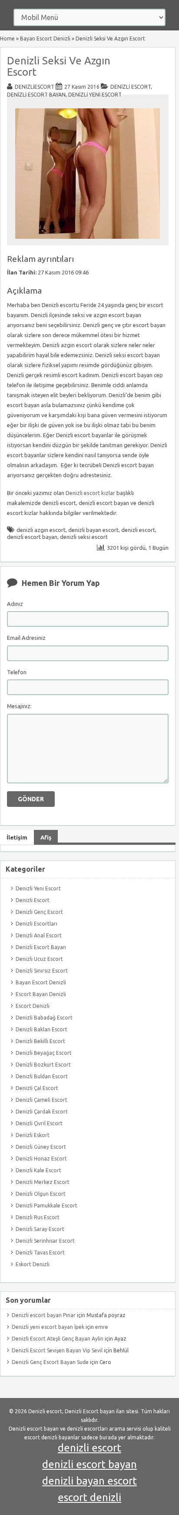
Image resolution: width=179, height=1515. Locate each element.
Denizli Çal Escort (37, 1088)
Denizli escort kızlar (90, 493)
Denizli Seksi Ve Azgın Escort (58, 66)
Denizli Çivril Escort (39, 1123)
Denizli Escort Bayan (36, 94)
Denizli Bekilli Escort (40, 1041)
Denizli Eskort (33, 1135)
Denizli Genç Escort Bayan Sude (50, 1362)
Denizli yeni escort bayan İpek (48, 1327)
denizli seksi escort (84, 537)
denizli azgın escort (41, 530)
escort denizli (89, 1497)
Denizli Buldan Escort (42, 1076)
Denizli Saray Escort (40, 1229)
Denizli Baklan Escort (41, 1029)
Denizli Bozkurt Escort (43, 1064)
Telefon (17, 672)
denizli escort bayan (32, 537)
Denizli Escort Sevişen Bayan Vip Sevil (57, 1350)
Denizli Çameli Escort (41, 1100)
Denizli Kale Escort (38, 1170)
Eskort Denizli (33, 1264)
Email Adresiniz (26, 638)
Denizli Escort (130, 87)
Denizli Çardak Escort (42, 1111)
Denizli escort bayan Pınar (44, 1315)
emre (101, 1327)
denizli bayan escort (93, 530)
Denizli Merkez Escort (43, 1182)
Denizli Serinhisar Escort (45, 1241)
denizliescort (34, 87)
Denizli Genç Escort (39, 912)
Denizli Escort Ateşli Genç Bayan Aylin (57, 1338)
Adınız (15, 604)
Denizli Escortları (36, 923)
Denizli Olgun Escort (41, 1194)
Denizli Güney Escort (41, 1147)
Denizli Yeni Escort (95, 94)
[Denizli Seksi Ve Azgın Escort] (87, 241)
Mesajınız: (19, 706)
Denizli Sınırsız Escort (42, 970)
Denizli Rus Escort (38, 1217)
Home (7, 38)
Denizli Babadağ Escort (44, 1017)
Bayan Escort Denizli (45, 38)
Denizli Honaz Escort (41, 1158)
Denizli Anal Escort (39, 935)
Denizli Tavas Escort (40, 1252)
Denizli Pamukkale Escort (46, 1205)
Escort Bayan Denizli (41, 994)
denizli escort (138, 530)
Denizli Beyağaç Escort (44, 1053)
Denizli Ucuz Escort (39, 959)
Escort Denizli (33, 1006)
